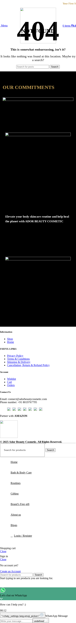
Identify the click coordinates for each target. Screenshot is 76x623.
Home (10, 342)
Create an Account (10, 571)
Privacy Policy (15, 355)
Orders (11, 385)
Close (3, 551)
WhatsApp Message (56, 615)
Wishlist (11, 378)
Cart (9, 382)
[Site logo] (38, 42)
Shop (10, 338)
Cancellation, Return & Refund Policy (28, 365)
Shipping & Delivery (18, 362)
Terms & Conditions (18, 358)
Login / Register (23, 535)
